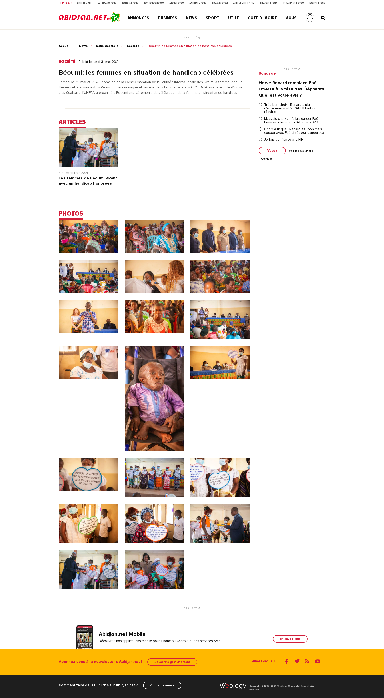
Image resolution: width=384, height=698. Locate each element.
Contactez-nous (162, 685)
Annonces (138, 18)
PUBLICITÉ (191, 38)
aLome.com (176, 3)
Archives (267, 159)
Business (167, 18)
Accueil (64, 46)
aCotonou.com (154, 3)
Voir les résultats (301, 151)
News (191, 18)
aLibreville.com (243, 3)
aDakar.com (220, 3)
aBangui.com (268, 3)
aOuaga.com (130, 3)
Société (133, 46)
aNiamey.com (197, 3)
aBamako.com (107, 3)
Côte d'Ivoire (262, 18)
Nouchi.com (317, 3)
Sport (213, 18)
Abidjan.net (85, 3)
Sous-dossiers (107, 46)
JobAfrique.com (293, 3)
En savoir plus (290, 639)
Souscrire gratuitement (172, 662)
